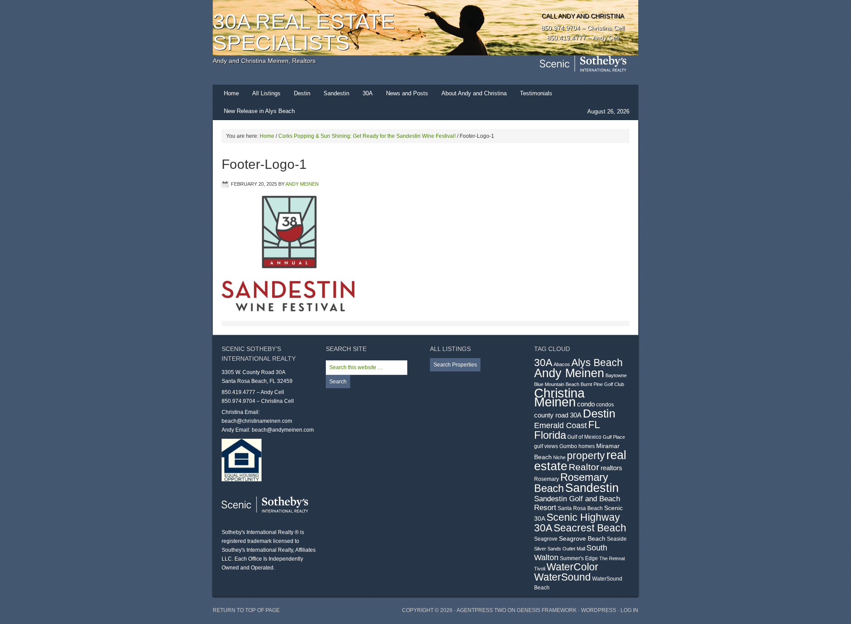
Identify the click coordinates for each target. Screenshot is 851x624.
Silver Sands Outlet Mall (559, 548)
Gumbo (568, 446)
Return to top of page (246, 610)
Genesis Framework (547, 610)
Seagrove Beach (582, 538)
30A (368, 93)
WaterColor (572, 567)
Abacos (562, 364)
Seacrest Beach (590, 528)
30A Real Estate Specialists (304, 32)
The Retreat (612, 558)
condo (586, 404)
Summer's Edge (579, 558)
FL (594, 424)
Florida (550, 435)
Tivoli (539, 568)
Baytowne (616, 375)
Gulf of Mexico (584, 437)
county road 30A (558, 415)
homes (586, 446)
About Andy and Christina (474, 93)
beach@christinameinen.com (257, 421)
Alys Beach (597, 362)
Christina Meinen (559, 397)
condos (605, 405)
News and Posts (407, 93)
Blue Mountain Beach (556, 384)
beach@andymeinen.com (283, 430)
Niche (559, 457)
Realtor (584, 467)
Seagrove (546, 539)
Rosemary (546, 479)
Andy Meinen (302, 184)
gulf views (546, 446)
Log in (629, 610)
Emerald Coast (560, 425)
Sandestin (336, 93)
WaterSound (562, 577)
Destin (302, 93)
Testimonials (536, 93)
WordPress (598, 610)
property (586, 455)
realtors (611, 468)
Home (231, 93)
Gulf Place (614, 437)
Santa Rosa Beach (580, 508)
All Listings (266, 93)
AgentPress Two (481, 610)
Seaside (617, 539)
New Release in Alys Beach (259, 111)
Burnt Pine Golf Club (602, 384)
